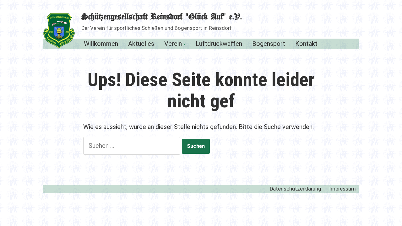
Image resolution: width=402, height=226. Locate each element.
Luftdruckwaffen (219, 44)
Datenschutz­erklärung (295, 189)
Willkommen (101, 44)
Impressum (342, 189)
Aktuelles (141, 44)
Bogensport (268, 44)
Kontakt (306, 44)
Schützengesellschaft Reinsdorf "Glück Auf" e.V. (161, 17)
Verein (173, 44)
